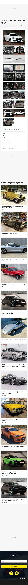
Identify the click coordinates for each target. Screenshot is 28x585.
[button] (8, 50)
